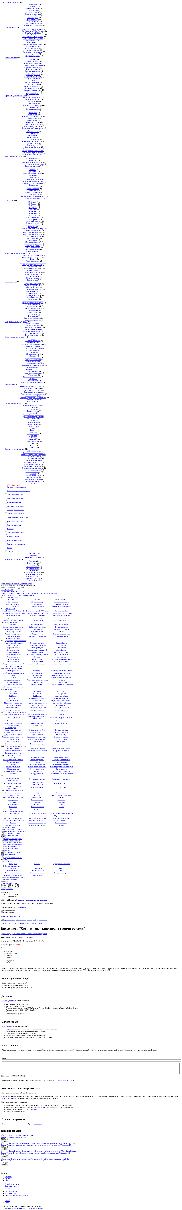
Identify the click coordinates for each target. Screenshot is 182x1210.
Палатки (32, 356)
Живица (32, 565)
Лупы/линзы (32, 172)
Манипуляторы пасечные (33, 363)
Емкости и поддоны (32, 305)
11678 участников (19, 907)
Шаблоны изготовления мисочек (32, 196)
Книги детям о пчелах (33, 479)
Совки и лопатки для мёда (32, 272)
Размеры (8, 1199)
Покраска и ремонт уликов (32, 52)
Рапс (33, 438)
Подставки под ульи (32, 48)
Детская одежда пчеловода (32, 25)
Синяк (33, 443)
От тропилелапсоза (33, 109)
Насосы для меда (33, 306)
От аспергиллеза (33, 115)
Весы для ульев (32, 54)
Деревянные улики (32, 40)
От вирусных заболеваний (32, 97)
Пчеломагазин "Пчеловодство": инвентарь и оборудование (22, 1208)
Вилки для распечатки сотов (32, 257)
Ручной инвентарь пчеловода (15, 253)
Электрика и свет (33, 400)
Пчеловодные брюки (32, 16)
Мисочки (32, 175)
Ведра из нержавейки (32, 286)
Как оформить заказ (12, 1184)
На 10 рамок (33, 211)
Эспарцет (32, 447)
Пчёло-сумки (33, 316)
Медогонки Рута (32, 219)
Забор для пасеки (33, 381)
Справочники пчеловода (32, 466)
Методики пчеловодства (32, 462)
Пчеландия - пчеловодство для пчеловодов (32, 900)
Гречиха (33, 413)
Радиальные (32, 227)
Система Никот (32, 191)
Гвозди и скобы (32, 84)
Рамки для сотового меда (32, 327)
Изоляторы (32, 160)
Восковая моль (32, 563)
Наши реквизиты (7, 889)
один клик (33, 1109)
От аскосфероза (32, 101)
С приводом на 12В (32, 223)
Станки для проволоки (32, 63)
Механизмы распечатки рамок (32, 301)
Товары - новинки (10, 879)
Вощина (32, 59)
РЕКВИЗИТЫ (30, 595)
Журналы (33, 474)
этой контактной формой (65, 1080)
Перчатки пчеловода (32, 14)
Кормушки (32, 553)
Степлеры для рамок (32, 88)
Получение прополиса (32, 333)
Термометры (32, 375)
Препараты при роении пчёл (32, 116)
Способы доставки (8, 1001)
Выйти (7, 1203)
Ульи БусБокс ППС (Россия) (33, 39)
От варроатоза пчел (32, 99)
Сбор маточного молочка (32, 329)
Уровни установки (32, 50)
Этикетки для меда (32, 293)
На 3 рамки (32, 204)
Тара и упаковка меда (32, 284)
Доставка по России (12, 1193)
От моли (33, 134)
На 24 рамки (32, 215)
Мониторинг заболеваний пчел (33, 151)
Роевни (32, 352)
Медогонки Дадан (32, 217)
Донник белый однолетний (33, 417)
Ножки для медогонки (33, 248)
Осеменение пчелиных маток (32, 183)
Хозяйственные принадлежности (33, 394)
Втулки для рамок (32, 73)
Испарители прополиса (33, 335)
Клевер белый (33, 422)
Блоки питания (32, 371)
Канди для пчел (32, 120)
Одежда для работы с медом (32, 303)
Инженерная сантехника (33, 392)
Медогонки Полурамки (33, 221)
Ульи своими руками (32, 42)
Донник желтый (33, 419)
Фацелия (33, 445)
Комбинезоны (32, 4)
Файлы (32, 483)
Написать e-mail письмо (9, 883)
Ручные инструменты (32, 388)
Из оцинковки (33, 240)
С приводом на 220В (32, 225)
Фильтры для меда (32, 287)
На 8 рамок (33, 210)
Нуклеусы (32, 177)
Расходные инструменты (33, 390)
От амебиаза (33, 113)
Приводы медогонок (32, 249)
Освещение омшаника (33, 360)
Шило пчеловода (33, 276)
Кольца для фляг (33, 312)
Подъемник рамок (32, 92)
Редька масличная (33, 441)
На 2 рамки (32, 202)
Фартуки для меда (32, 23)
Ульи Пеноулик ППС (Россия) (32, 29)
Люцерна (33, 430)
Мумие (32, 570)
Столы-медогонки (32, 251)
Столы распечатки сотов (32, 289)
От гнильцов (32, 103)
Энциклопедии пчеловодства (32, 468)
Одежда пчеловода (12, 2)
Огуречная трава (33, 434)
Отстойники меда (33, 297)
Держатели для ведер (33, 320)
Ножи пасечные (32, 267)
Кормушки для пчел (32, 346)
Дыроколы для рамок (32, 75)
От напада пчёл (33, 137)
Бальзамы (32, 561)
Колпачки (32, 170)
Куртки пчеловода (32, 8)
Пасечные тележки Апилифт (32, 344)
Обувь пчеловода (32, 12)
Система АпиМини (33, 187)
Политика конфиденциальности (16, 1195)
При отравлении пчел (33, 124)
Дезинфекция (32, 118)
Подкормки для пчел (32, 122)
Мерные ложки (32, 314)
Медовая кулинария (33, 460)
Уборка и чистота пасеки (32, 377)
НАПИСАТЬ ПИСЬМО (49, 593)
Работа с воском (32, 324)
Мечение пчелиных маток (32, 173)
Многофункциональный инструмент (33, 263)
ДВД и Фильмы (32, 451)
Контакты (8, 1177)
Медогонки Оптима (32, 242)
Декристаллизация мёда (32, 295)
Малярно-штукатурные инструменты (33, 398)
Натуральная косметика (32, 572)
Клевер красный (33, 424)
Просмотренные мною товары (14, 877)
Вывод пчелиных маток (13, 156)
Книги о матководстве (32, 458)
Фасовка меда (32, 299)
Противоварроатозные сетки (32, 141)
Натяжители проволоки (32, 90)
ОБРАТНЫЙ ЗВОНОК (9, 591)
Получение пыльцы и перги (32, 331)
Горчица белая (33, 409)
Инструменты (10, 384)
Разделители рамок (32, 94)
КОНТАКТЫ (23, 591)
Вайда (33, 407)
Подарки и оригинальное (32, 481)
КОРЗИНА (21, 593)
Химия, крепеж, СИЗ (33, 396)
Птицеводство (10, 551)
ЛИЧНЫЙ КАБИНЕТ (9, 593)
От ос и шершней (33, 139)
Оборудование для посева (32, 405)
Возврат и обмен (11, 1186)
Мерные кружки (33, 310)
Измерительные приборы (32, 308)
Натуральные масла (32, 574)
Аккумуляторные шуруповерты (32, 382)
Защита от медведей (33, 130)
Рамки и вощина (11, 58)
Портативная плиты (33, 343)
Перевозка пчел (33, 367)
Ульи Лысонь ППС (32, 33)
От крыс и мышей (32, 132)
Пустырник (33, 436)
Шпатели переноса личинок (32, 198)
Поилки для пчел (32, 350)
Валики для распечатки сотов (32, 255)
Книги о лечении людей (32, 476)
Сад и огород (32, 401)
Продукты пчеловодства (32, 578)
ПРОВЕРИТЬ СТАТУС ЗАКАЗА (13, 595)
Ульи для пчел (10, 27)
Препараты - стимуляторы (32, 105)
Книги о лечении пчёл (32, 457)
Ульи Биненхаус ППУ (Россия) (32, 31)
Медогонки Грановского (32, 230)
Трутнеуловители (33, 194)
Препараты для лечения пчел (15, 96)
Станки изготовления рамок (33, 65)
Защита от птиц (33, 145)
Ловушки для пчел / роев (33, 348)
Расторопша (33, 439)
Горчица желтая (33, 411)
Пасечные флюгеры (32, 341)
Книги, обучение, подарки (14, 449)
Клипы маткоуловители (32, 168)
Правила (8, 1178)
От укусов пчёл (32, 143)
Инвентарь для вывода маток (32, 162)
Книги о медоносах (32, 472)
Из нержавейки (32, 238)
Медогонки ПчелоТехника (32, 234)
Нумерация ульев (32, 46)
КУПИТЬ (4, 1141)
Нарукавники (33, 10)
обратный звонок (39, 1107)
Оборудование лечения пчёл (32, 154)
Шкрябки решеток (32, 278)
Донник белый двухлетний (33, 415)
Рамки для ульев (32, 61)
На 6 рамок (33, 208)
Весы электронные (32, 291)
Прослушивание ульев (33, 358)
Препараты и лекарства (33, 557)
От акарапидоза (32, 111)
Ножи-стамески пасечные (33, 268)
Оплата (7, 1180)
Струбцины (33, 379)
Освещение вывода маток (32, 181)
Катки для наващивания (32, 86)
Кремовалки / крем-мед (32, 318)
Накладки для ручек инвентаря (33, 265)
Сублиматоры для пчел (32, 126)
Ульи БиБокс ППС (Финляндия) (32, 35)
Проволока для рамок (32, 71)
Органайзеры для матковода (33, 179)
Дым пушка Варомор (32, 147)
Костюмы (32, 6)
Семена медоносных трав (14, 403)
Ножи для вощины (33, 69)
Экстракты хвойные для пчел (32, 128)
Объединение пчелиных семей (33, 149)
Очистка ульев (32, 270)
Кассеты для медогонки (32, 244)
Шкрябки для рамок (33, 78)
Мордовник (33, 432)
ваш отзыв (37, 1124)
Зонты (33, 339)
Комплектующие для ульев (32, 44)
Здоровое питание (32, 569)
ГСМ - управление (33, 369)
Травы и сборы (32, 580)
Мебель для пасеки (33, 362)
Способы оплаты (7, 1026)
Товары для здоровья (12, 559)
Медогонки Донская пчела (32, 232)
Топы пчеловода (32, 21)
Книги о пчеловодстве (32, 470)
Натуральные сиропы (32, 576)
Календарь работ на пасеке (33, 453)
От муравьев (32, 135)
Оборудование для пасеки (14, 337)
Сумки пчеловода (32, 20)
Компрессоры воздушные (33, 373)
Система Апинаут (33, 189)
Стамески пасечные (32, 274)
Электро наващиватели (32, 82)
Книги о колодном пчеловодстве (33, 455)
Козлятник (33, 426)
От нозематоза (32, 107)
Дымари (32, 259)
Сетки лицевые (32, 18)
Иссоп (33, 420)
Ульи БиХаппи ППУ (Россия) (32, 37)
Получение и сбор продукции (16, 322)
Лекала (32, 80)
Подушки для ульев (32, 56)
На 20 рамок (33, 213)
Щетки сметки (32, 280)
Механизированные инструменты (32, 386)
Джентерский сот (32, 158)
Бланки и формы (33, 477)
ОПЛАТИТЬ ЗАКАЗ (33, 593)
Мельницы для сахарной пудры (33, 365)
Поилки (33, 555)
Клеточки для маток (32, 166)
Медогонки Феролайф (33, 236)
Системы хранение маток (33, 192)
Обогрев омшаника (32, 354)
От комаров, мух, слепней (32, 153)
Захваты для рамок (32, 261)
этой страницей (7, 1098)
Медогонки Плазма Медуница (32, 229)
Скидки (8, 1188)
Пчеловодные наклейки (32, 464)
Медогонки (9, 200)
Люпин (33, 428)
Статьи (7, 1201)
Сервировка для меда (32, 325)
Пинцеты (32, 185)
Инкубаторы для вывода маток (33, 164)
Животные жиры (32, 567)
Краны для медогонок (32, 246)
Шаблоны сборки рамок (33, 67)
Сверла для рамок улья (32, 77)
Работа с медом (10, 282)
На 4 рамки (32, 206)
